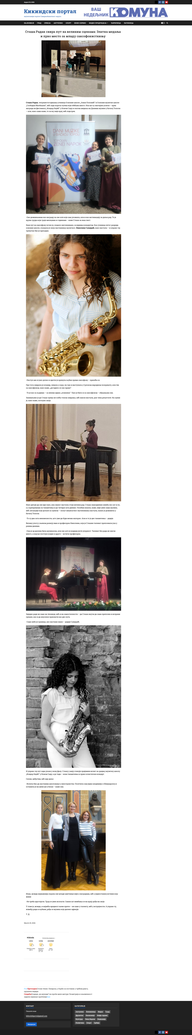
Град (39, 23)
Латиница (129, 23)
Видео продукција (97, 23)
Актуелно (58, 23)
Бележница (91, 1012)
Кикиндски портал (50, 11)
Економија (90, 1015)
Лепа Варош (90, 1019)
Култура (79, 1019)
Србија (47, 23)
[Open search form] (167, 23)
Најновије (29, 23)
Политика (80, 1023)
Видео (100, 1012)
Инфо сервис (80, 23)
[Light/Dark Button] (163, 23)
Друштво (79, 1015)
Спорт (68, 23)
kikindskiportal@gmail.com (36, 1016)
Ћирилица (116, 23)
